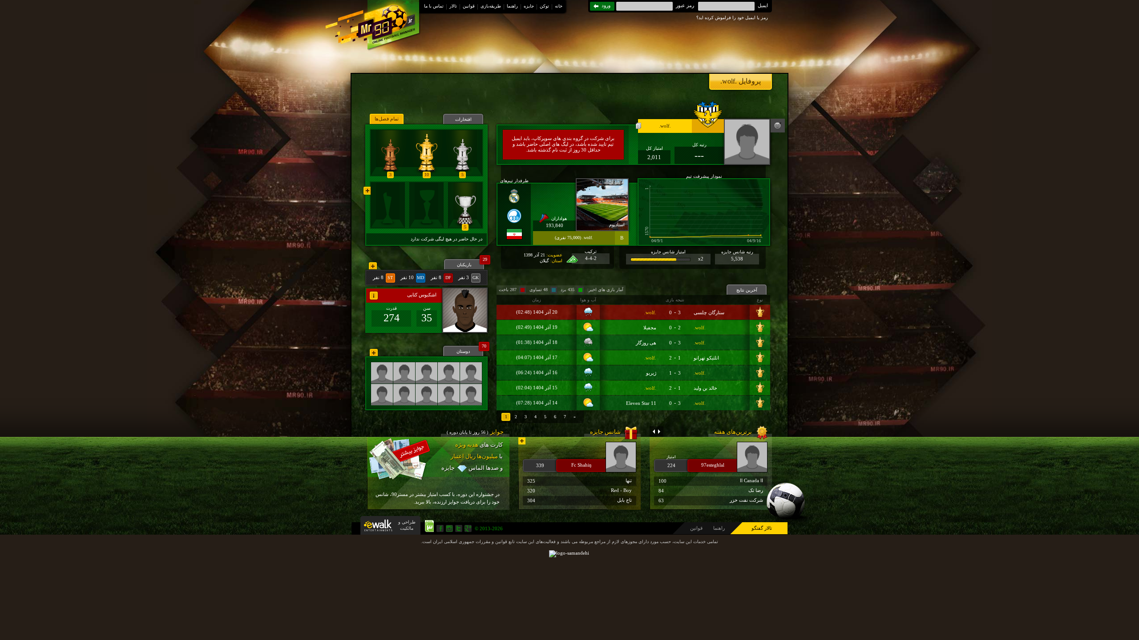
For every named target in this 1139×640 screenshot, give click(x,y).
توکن (544, 6)
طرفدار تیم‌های (514, 180)
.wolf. (650, 312)
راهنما (512, 6)
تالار (453, 6)
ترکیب (591, 251)
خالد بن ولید (705, 388)
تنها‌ (579, 481)
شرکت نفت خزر (710, 500)
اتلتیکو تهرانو (706, 357)
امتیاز (671, 457)
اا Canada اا (710, 481)
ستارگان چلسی (709, 312)
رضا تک (710, 490)
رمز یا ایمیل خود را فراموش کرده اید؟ (732, 17)
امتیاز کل (654, 148)
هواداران (559, 218)
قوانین (469, 6)
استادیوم (617, 224)
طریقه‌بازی (491, 6)
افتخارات (463, 119)
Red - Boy (579, 490)
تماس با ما (434, 6)
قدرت (391, 308)
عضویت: (554, 254)
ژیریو (651, 373)
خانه (558, 6)
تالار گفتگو (761, 528)
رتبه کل (699, 144)
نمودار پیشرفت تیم (704, 176)
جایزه (529, 6)
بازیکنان (470, 263)
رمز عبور (685, 5)
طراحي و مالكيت (407, 525)
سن (426, 308)
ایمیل (763, 5)
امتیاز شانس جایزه (668, 251)
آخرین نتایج (746, 290)
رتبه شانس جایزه (737, 251)
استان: (556, 260)
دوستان (469, 350)
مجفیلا (649, 327)
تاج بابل (579, 500)
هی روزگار (646, 342)
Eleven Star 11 (641, 403)
